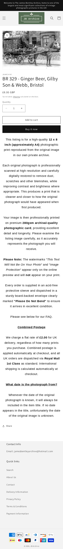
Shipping (16, 97)
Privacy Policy (13, 499)
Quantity (6, 102)
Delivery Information (17, 491)
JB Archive (34, 546)
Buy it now (31, 129)
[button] (4, 18)
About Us (11, 477)
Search (10, 470)
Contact (10, 484)
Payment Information (17, 513)
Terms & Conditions (16, 506)
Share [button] (9, 425)
